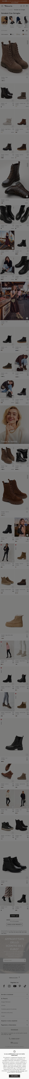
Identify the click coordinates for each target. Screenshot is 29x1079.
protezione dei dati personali (17, 1071)
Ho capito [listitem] (14, 1076)
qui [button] (18, 1069)
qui (14, 1068)
